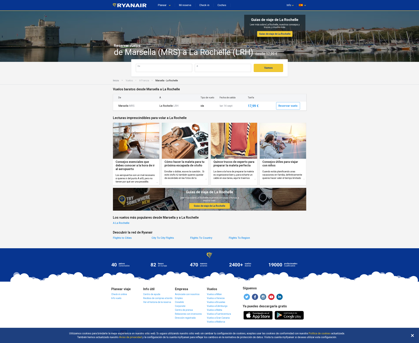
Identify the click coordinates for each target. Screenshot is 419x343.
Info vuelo (116, 298)
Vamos (268, 67)
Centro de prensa (184, 310)
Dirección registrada (185, 317)
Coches (222, 5)
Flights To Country (201, 237)
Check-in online (119, 294)
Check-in (204, 5)
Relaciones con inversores (188, 314)
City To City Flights (163, 237)
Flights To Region (239, 237)
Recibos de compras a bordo (158, 298)
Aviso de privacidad (130, 337)
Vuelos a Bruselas (216, 302)
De (139, 66)
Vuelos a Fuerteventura (219, 314)
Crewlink (179, 302)
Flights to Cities (122, 237)
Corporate (180, 306)
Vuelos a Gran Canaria (218, 317)
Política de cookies (320, 333)
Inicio (116, 80)
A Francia (144, 80)
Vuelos (129, 80)
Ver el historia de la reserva (157, 302)
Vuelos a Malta (214, 310)
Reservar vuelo (288, 105)
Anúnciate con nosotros (187, 294)
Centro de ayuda (151, 294)
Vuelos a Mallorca (216, 321)
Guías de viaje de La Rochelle (275, 34)
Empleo (179, 298)
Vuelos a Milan (214, 294)
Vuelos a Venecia (216, 298)
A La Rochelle (121, 223)
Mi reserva (185, 5)
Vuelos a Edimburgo (217, 306)
